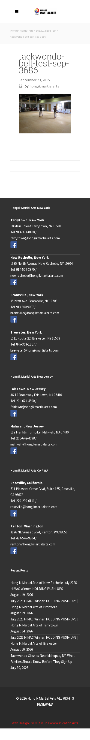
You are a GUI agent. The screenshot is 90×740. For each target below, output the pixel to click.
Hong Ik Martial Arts (21, 30)
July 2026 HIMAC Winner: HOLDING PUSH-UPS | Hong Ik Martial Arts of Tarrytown (44, 622)
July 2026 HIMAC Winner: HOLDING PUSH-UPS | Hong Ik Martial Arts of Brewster (44, 640)
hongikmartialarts (44, 86)
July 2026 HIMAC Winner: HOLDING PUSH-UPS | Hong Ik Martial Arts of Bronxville (44, 604)
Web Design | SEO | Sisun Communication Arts (45, 723)
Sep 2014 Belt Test (46, 30)
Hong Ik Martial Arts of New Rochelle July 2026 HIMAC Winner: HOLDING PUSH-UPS (43, 586)
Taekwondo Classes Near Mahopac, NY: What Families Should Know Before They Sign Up (42, 658)
